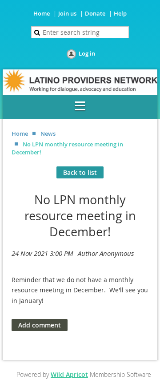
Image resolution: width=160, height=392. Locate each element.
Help (120, 13)
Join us (67, 13)
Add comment (39, 325)
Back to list (80, 172)
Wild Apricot (69, 374)
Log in (87, 53)
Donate (95, 13)
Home (41, 13)
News (48, 133)
